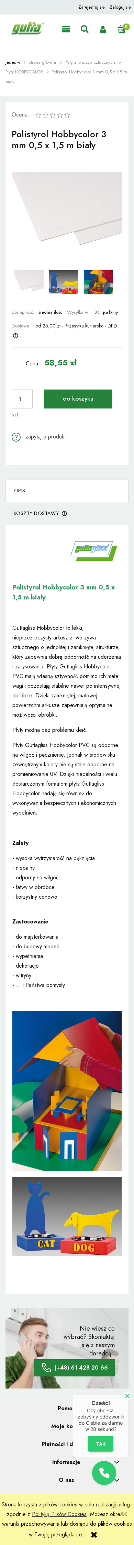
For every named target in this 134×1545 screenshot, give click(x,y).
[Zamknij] (127, 1396)
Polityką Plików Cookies (59, 1514)
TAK (100, 1444)
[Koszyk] (121, 29)
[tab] (67, 490)
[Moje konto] (103, 29)
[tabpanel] (67, 909)
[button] (66, 29)
